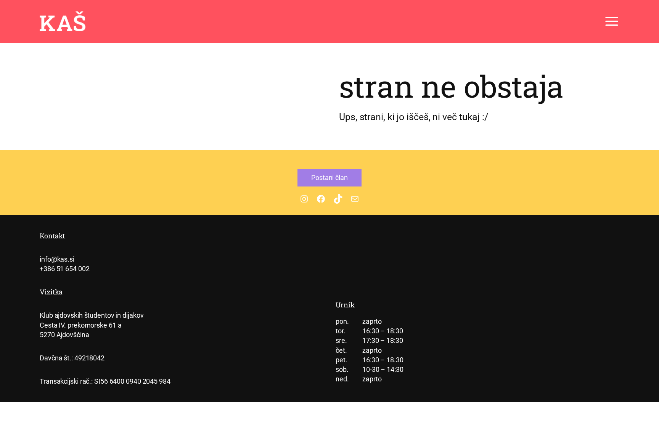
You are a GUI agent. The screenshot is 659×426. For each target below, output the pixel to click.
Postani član (329, 178)
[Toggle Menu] (611, 21)
